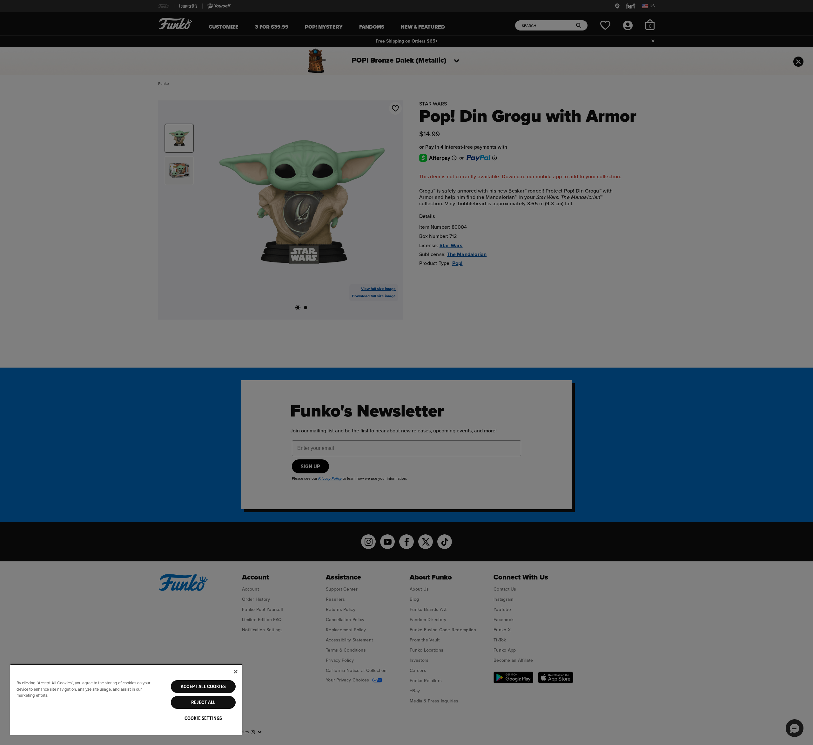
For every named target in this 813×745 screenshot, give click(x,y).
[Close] (236, 672)
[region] (126, 699)
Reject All (203, 702)
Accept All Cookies (203, 686)
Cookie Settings (203, 718)
